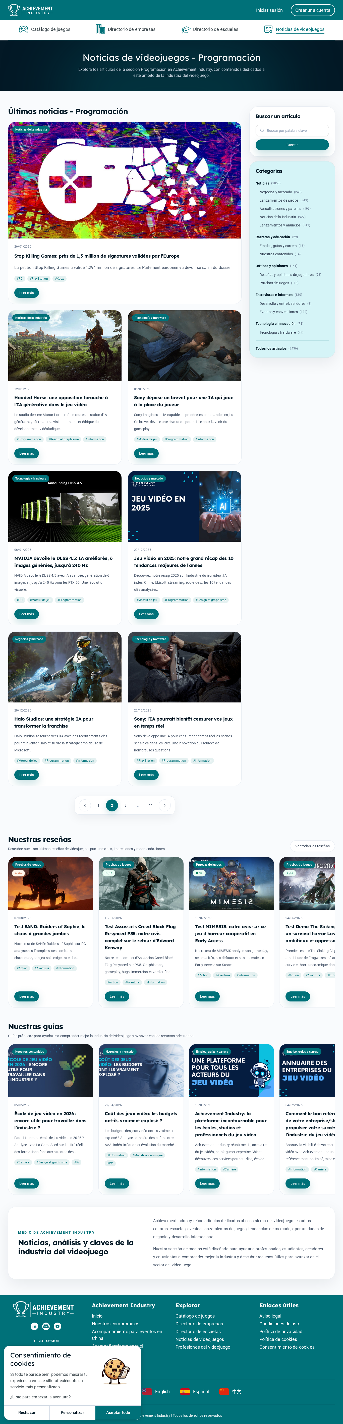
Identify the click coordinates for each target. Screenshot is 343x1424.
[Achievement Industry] (32, 10)
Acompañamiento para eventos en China (127, 1335)
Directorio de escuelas (198, 1331)
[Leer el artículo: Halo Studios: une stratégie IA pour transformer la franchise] (65, 667)
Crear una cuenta (312, 10)
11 (151, 805)
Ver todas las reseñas (312, 846)
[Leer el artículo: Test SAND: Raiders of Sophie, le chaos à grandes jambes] (50, 883)
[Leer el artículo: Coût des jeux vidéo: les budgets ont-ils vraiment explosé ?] (141, 1070)
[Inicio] (46, 1309)
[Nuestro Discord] (46, 1326)
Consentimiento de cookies (287, 1347)
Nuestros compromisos (116, 1323)
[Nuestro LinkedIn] (34, 1326)
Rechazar (27, 1412)
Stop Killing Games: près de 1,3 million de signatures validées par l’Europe (96, 256)
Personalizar (72, 1412)
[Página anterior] (85, 805)
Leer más (26, 293)
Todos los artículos (277, 348)
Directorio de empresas (199, 1323)
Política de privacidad (281, 1331)
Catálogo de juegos (195, 1316)
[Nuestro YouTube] (57, 1326)
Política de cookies (278, 1339)
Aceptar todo (118, 1412)
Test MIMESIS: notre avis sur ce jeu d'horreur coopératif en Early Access (230, 933)
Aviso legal (270, 1316)
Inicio (97, 1316)
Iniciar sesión (269, 10)
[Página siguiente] (165, 805)
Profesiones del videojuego (203, 1347)
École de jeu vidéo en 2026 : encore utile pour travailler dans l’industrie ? (50, 1121)
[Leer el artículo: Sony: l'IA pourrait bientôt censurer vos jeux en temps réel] (184, 667)
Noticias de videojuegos (200, 1339)
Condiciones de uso (279, 1323)
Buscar (292, 145)
